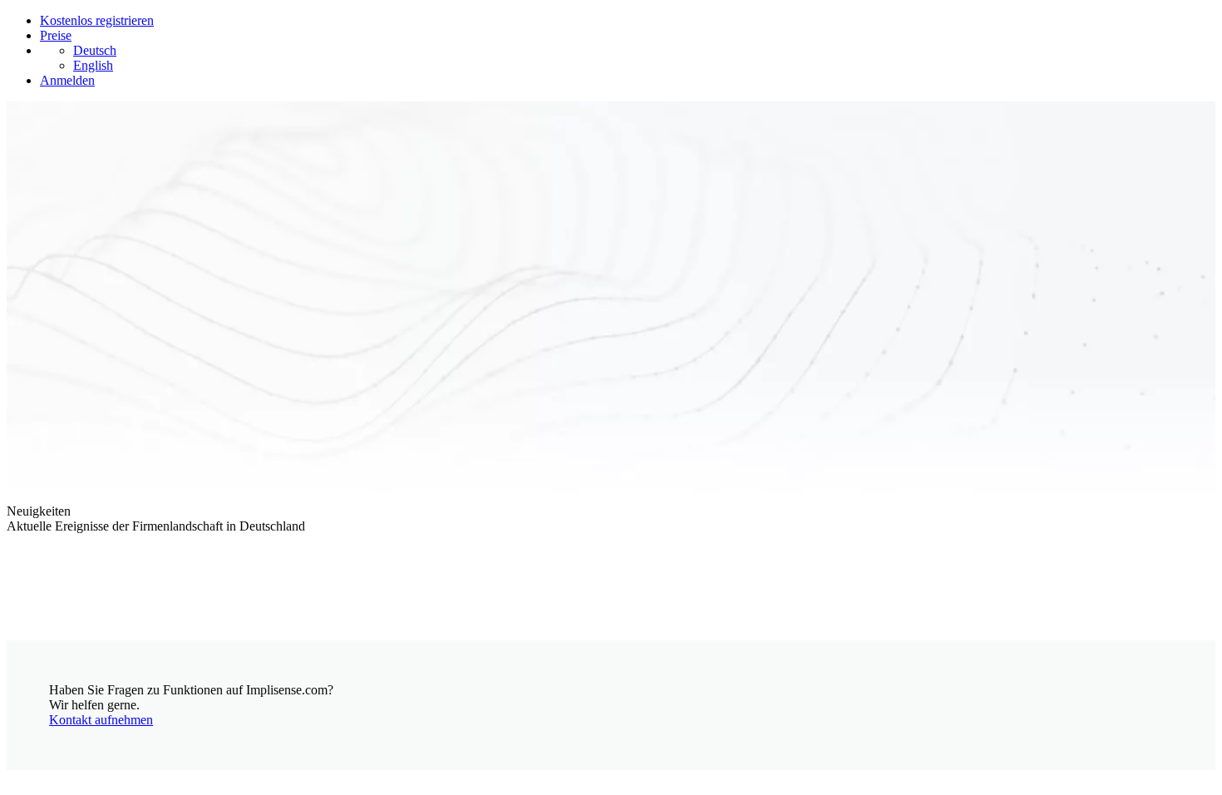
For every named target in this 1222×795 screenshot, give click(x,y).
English (93, 65)
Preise (55, 35)
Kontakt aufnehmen (101, 720)
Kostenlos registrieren (97, 20)
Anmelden (67, 80)
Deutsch (94, 50)
